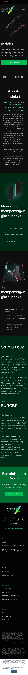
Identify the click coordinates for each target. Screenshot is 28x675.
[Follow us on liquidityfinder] (12, 523)
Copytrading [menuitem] (6, 616)
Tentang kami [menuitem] (7, 588)
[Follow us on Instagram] (18, 519)
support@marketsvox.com (14, 528)
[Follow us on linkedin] (9, 519)
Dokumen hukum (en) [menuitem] (9, 599)
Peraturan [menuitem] (5, 592)
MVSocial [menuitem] (5, 620)
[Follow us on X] (14, 519)
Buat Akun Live (14, 62)
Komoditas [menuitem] (5, 571)
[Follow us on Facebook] (5, 519)
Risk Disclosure (19, 645)
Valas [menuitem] (4, 564)
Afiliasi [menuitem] (4, 542)
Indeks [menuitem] (4, 568)
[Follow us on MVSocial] (16, 523)
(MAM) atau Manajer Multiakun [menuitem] (13, 545)
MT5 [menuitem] (3, 613)
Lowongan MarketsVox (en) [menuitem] (11, 596)
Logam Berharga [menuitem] (8, 575)
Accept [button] (14, 672)
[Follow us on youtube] (22, 519)
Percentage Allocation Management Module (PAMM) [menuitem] (12, 550)
